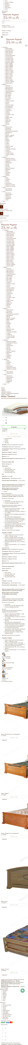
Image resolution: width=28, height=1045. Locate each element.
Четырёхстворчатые (9, 91)
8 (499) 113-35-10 (4, 209)
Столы (4, 191)
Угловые (7, 116)
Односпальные (8, 127)
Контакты (7, 3)
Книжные (7, 118)
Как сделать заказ (7, 1016)
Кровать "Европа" (5, 793)
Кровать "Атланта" (5, 969)
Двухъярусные (8, 132)
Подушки (7, 173)
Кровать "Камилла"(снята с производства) (10, 734)
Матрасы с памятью (9, 168)
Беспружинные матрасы (10, 160)
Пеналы (7, 103)
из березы (7, 99)
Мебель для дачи (9, 70)
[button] (25, 428)
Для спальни (8, 98)
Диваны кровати (9, 136)
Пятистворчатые (9, 106)
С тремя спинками (9, 154)
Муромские (7, 169)
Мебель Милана (9, 51)
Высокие (7, 164)
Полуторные (8, 128)
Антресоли (7, 85)
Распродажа (5, 1011)
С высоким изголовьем (10, 149)
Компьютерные (8, 194)
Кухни (4, 201)
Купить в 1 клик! (14, 433)
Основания (7, 172)
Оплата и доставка (9, 2)
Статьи (6, 9)
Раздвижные (8, 198)
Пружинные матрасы (10, 158)
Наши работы (8, 7)
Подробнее (4, 740)
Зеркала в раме (8, 83)
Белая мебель (8, 54)
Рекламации (5, 1018)
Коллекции (5, 47)
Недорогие (7, 147)
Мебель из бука (8, 73)
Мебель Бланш (8, 69)
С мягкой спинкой (9, 153)
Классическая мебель (10, 55)
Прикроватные (8, 190)
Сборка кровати (6, 1010)
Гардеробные (8, 92)
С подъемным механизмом (11, 131)
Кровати (4, 125)
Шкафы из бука (8, 117)
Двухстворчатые (9, 88)
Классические (8, 183)
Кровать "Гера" (4, 901)
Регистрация (5, 11)
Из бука (7, 142)
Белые (6, 138)
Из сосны (7, 144)
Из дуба (7, 143)
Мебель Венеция (9, 52)
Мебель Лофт (8, 77)
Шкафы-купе (8, 120)
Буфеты (7, 122)
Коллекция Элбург (9, 61)
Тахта (6, 155)
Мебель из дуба (9, 74)
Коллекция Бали (9, 56)
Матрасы (5, 157)
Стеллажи (7, 113)
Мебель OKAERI (9, 66)
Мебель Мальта (8, 78)
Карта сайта (5, 1017)
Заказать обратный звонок (15, 979)
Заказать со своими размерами (14, 436)
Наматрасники (8, 162)
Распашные (8, 109)
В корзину (14, 427)
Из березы (7, 140)
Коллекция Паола (9, 58)
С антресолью (8, 110)
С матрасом (8, 151)
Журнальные (8, 193)
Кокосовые (7, 166)
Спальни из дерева (9, 81)
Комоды (4, 176)
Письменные (8, 197)
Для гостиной (8, 94)
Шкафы (4, 84)
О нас (6, 0)
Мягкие (7, 171)
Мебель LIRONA (9, 65)
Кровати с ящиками (9, 135)
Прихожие (7, 121)
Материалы (7, 4)
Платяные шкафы (9, 105)
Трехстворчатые (9, 89)
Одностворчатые (9, 87)
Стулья (7, 199)
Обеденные (8, 195)
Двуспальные (8, 129)
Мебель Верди (8, 48)
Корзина (4, 30)
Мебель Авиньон (9, 67)
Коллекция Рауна (9, 59)
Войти (4, 12)
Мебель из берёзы (9, 72)
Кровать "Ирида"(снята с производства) (10, 833)
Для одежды (8, 95)
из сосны (7, 124)
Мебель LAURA (8, 63)
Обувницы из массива (10, 186)
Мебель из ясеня (9, 76)
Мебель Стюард (9, 80)
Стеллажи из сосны (9, 114)
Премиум (7, 175)
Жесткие (7, 165)
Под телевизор (8, 188)
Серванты (7, 111)
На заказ (7, 102)
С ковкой (7, 150)
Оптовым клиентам (7, 1014)
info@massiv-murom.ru (6, 981)
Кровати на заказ (9, 146)
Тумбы (4, 187)
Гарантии (7, 6)
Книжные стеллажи (9, 100)
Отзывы (4, 1009)
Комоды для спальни (10, 184)
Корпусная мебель (9, 62)
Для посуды (8, 96)
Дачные (7, 139)
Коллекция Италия (9, 50)
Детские (7, 133)
